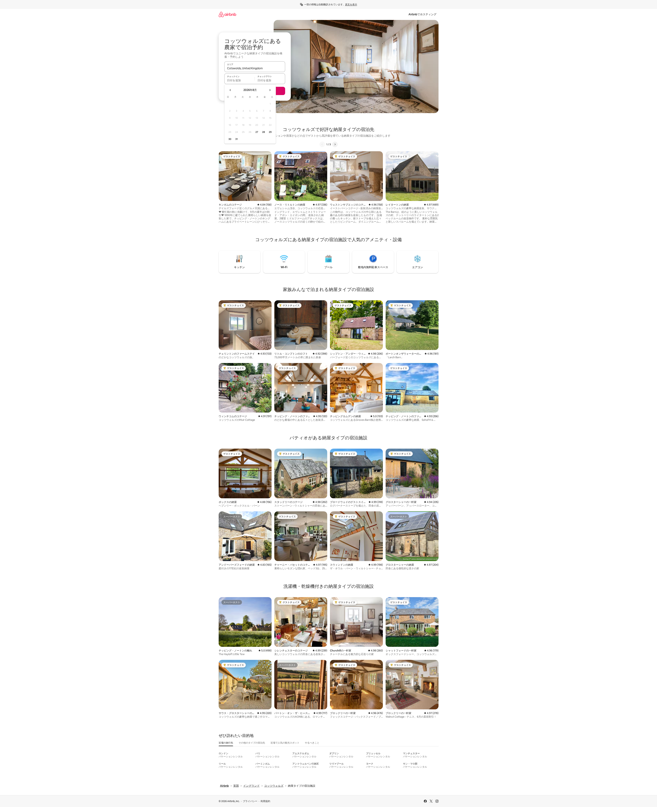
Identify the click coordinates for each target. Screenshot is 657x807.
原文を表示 (351, 4)
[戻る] (322, 144)
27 (256, 132)
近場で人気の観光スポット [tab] (285, 742)
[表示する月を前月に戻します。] (230, 90)
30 (229, 139)
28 (263, 132)
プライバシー (250, 801)
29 (270, 132)
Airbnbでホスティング (422, 14)
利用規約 (265, 801)
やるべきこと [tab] (312, 742)
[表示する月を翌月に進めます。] (270, 90)
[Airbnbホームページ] (227, 14)
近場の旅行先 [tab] (226, 742)
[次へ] (335, 144)
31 (236, 139)
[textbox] (239, 80)
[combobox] (254, 68)
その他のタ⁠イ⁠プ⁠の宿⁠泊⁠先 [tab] (252, 742)
